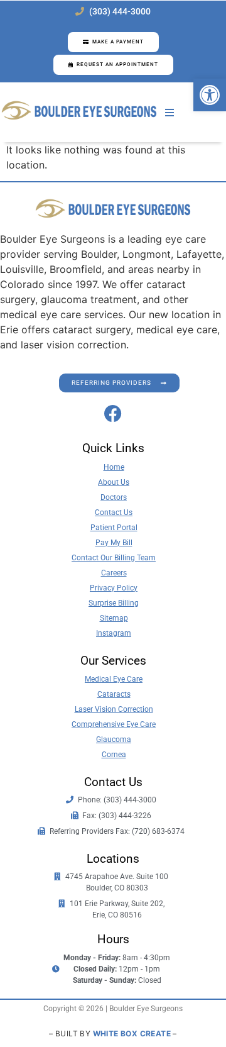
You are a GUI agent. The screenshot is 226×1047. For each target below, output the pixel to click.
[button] (209, 95)
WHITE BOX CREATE (132, 1033)
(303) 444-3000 (120, 11)
